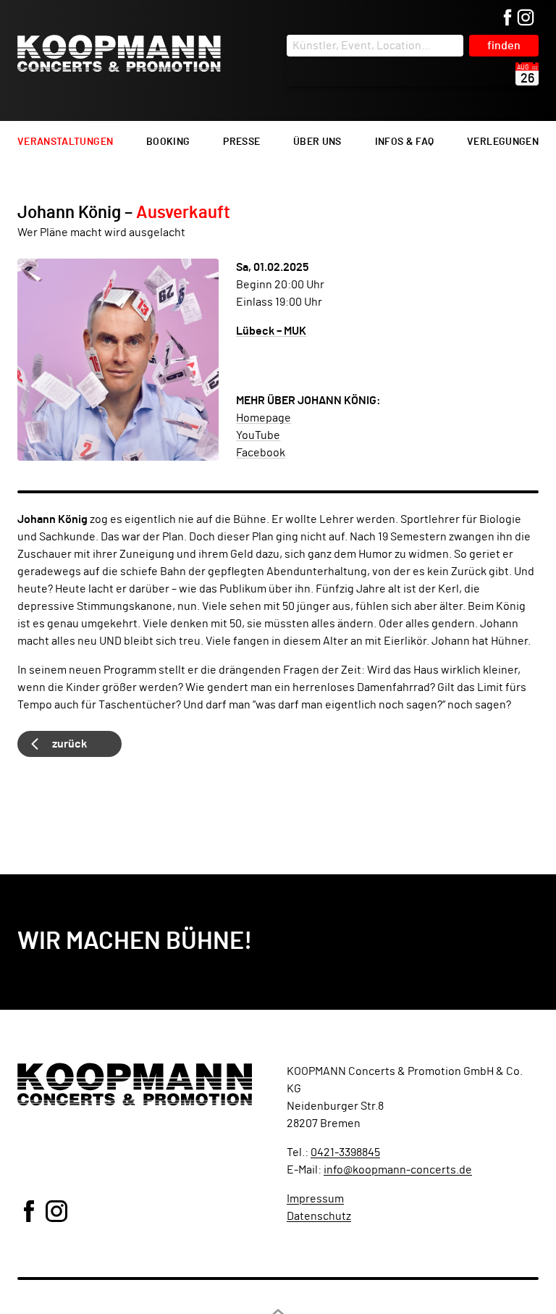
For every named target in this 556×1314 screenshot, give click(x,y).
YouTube (258, 435)
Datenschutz (319, 1216)
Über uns (317, 142)
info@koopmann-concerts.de (398, 1170)
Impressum (315, 1199)
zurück (69, 744)
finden (504, 45)
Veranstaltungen (65, 142)
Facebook (260, 453)
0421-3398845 (345, 1152)
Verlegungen (503, 142)
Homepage (263, 418)
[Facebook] (507, 18)
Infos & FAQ (404, 142)
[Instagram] (525, 18)
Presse (241, 142)
